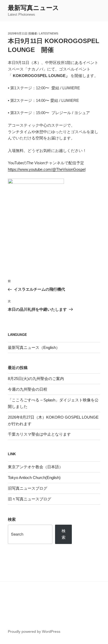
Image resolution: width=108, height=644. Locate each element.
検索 (12, 519)
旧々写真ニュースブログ (29, 499)
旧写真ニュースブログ (27, 488)
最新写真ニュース (33, 7)
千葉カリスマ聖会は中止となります (39, 434)
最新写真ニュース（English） (34, 347)
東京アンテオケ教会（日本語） (35, 467)
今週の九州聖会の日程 (27, 389)
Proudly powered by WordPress (34, 631)
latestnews (48, 33)
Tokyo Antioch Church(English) (34, 477)
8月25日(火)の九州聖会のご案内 (36, 378)
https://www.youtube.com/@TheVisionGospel (46, 169)
